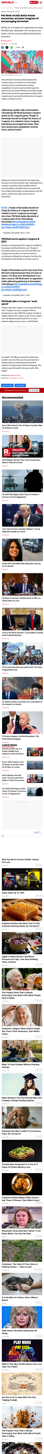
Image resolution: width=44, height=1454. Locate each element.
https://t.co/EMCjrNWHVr (23, 224)
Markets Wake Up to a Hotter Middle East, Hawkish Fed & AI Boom (13, 751)
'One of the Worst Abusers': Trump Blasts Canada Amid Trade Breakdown (22, 634)
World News (5, 431)
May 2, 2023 (25, 233)
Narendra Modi (7, 385)
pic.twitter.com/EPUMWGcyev (15, 227)
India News (4, 44)
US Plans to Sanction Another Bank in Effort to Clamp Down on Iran (21, 599)
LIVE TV (34, 2)
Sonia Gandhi (20, 385)
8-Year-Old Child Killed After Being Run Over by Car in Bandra (21, 564)
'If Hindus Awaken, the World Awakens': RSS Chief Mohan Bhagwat (20, 737)
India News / (10, 8)
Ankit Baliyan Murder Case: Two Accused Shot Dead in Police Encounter (21, 461)
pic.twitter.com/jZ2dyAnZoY (14, 289)
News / (3, 8)
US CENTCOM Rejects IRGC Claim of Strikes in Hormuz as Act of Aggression (20, 495)
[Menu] (40, 2)
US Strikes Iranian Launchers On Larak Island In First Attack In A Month (22, 703)
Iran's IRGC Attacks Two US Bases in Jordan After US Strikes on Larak (22, 426)
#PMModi (6, 224)
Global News (5, 707)
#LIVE (4, 207)
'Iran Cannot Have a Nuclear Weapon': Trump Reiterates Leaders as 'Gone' (21, 530)
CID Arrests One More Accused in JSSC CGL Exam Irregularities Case (22, 668)
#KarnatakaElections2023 (23, 221)
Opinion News (6, 757)
